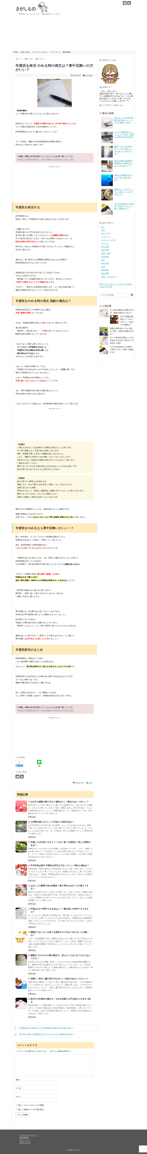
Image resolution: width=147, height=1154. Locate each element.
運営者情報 (66, 52)
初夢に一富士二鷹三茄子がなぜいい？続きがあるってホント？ (60, 978)
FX (102, 227)
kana (90, 783)
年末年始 (88, 75)
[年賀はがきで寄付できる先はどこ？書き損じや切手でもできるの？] (21, 913)
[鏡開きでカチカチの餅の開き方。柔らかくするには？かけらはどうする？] (21, 960)
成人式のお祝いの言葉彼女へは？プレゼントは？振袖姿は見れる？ (46, 1034)
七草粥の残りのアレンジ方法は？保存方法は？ (52, 822)
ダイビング (105, 233)
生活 (103, 267)
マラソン (105, 243)
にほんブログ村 (105, 287)
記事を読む (32, 817)
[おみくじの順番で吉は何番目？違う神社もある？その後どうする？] (21, 890)
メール (19, 1088)
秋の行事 (105, 273)
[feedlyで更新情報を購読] (125, 3)
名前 (18, 1080)
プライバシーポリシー (40, 52)
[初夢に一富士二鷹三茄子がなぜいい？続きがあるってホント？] (21, 983)
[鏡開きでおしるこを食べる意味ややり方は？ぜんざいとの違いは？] (21, 936)
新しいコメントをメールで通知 (31, 1105)
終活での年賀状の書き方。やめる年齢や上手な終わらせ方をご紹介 (46, 159)
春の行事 (105, 263)
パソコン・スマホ (108, 240)
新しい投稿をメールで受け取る (31, 1109)
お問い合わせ (25, 52)
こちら (120, 105)
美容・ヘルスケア (108, 277)
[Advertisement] (73, 33)
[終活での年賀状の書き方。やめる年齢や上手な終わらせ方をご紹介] (21, 1003)
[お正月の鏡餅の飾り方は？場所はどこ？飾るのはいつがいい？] (21, 806)
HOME (15, 52)
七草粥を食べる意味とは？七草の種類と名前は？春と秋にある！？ (46, 1028)
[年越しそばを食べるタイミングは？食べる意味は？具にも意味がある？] (21, 846)
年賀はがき (79, 783)
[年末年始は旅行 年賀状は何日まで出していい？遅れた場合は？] (21, 870)
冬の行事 (105, 247)
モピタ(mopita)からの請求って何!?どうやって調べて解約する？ (121, 349)
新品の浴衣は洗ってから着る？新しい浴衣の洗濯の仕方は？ (122, 331)
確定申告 (105, 270)
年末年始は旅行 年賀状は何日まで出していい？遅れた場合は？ (60, 865)
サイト (18, 1097)
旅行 (103, 260)
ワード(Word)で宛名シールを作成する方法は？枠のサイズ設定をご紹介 (122, 340)
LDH (103, 230)
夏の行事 (105, 250)
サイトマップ (55, 52)
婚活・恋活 (105, 253)
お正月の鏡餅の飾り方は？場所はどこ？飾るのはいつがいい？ (60, 802)
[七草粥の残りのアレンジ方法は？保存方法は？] (21, 826)
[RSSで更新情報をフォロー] (129, 3)
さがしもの (76, 1150)
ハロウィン (105, 237)
